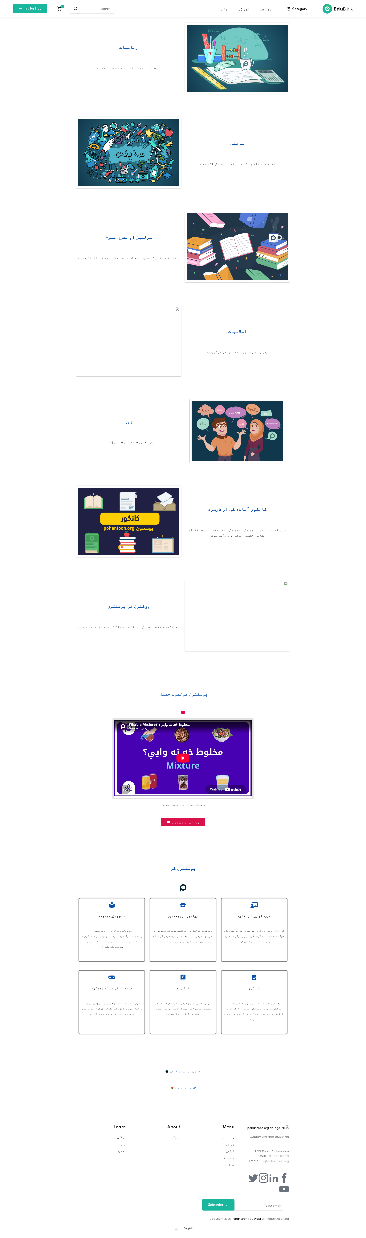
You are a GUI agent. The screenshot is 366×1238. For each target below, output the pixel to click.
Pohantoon (239, 1219)
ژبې (123, 1144)
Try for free (32, 8)
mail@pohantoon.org (274, 1161)
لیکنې (224, 9)
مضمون (121, 1151)
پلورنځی (245, 9)
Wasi (257, 1219)
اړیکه (176, 1137)
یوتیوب (266, 9)
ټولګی (121, 1137)
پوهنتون (228, 1137)
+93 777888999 (278, 1156)
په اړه (229, 1165)
